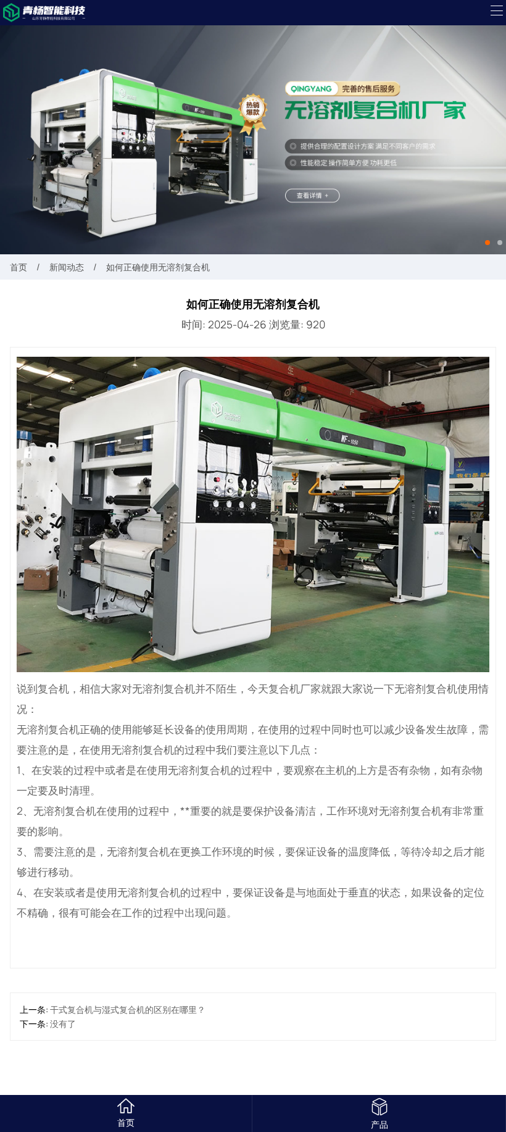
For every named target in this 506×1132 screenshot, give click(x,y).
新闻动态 (66, 267)
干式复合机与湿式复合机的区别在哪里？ (127, 1009)
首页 (18, 267)
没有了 (63, 1024)
